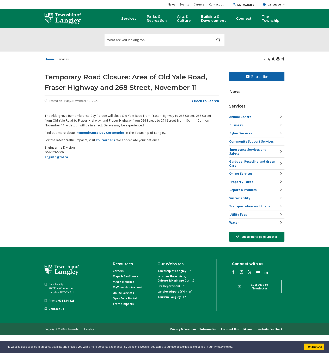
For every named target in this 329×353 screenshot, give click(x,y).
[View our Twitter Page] (249, 272)
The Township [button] (270, 18)
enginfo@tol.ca (56, 157)
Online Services (123, 293)
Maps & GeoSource (125, 276)
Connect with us (247, 264)
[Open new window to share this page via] (282, 58)
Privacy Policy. (223, 347)
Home (49, 59)
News (171, 4)
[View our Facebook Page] (233, 272)
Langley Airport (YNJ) (172, 291)
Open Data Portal (125, 298)
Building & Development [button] (213, 18)
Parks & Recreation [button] (157, 18)
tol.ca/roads (105, 140)
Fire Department (168, 286)
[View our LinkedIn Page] (266, 272)
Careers (199, 4)
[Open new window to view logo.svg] (62, 270)
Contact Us (216, 4)
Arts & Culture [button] (184, 18)
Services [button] (128, 18)
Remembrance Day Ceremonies (100, 133)
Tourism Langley (169, 297)
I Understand (313, 347)
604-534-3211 (67, 300)
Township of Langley (171, 271)
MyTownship (245, 4)
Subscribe (259, 76)
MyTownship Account (127, 287)
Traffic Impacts (123, 304)
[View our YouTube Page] (258, 272)
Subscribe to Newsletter (259, 286)
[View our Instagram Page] (241, 272)
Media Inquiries (123, 282)
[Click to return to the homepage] (63, 18)
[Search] (218, 40)
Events (184, 4)
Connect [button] (244, 18)
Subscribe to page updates (259, 237)
